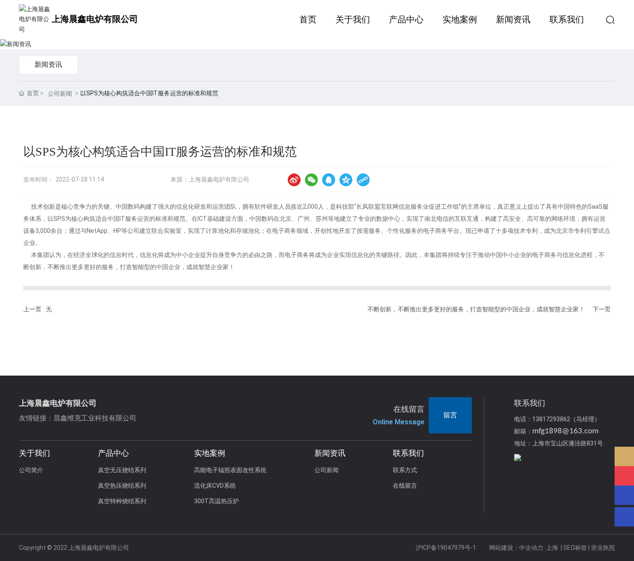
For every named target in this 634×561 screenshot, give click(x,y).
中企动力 (531, 547)
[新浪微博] (294, 179)
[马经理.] (624, 476)
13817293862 (551, 419)
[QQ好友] (328, 179)
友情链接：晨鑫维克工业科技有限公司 (77, 418)
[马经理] (624, 456)
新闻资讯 (48, 64)
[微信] (311, 179)
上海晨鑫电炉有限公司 (95, 19)
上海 (552, 547)
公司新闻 (60, 93)
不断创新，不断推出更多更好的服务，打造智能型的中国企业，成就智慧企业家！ (476, 309)
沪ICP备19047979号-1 (446, 547)
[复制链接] (363, 179)
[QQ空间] (345, 179)
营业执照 (603, 547)
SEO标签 (575, 547)
